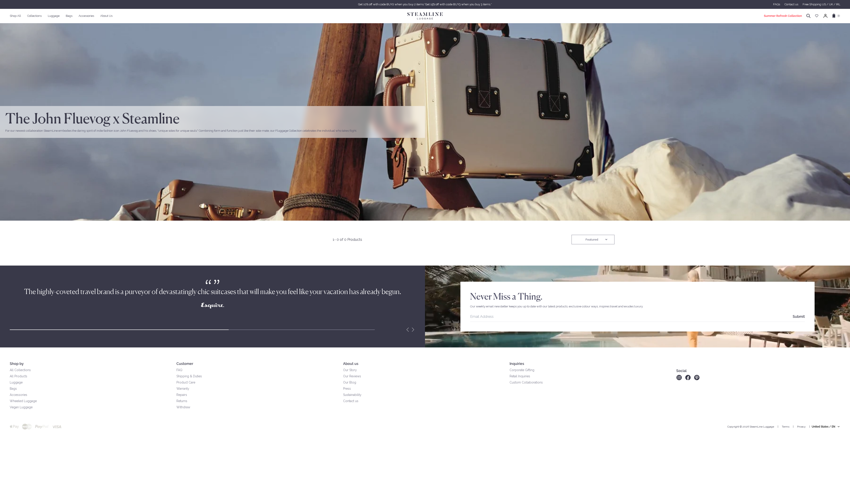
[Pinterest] (696, 377)
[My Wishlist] (816, 15)
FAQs (776, 4)
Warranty (182, 388)
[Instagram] (679, 377)
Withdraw (183, 407)
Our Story (350, 370)
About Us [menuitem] (106, 15)
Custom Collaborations (526, 382)
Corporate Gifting (522, 370)
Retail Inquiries (520, 376)
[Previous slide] (408, 329)
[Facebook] (688, 377)
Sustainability (352, 395)
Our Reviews (352, 376)
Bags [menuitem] (69, 15)
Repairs (181, 395)
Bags (13, 388)
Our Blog (349, 382)
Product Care (185, 382)
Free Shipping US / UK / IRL (821, 4)
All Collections (20, 370)
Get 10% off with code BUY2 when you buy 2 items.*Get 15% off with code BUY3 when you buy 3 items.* (425, 4)
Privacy (801, 426)
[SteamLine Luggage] (425, 15)
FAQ (179, 370)
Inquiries (517, 364)
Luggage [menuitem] (54, 15)
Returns (181, 401)
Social (681, 371)
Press (347, 388)
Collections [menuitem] (34, 15)
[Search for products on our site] (808, 16)
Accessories (18, 395)
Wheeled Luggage (23, 401)
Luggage (16, 382)
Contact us (791, 4)
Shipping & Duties (189, 376)
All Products (18, 376)
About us (350, 364)
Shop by (17, 364)
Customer (184, 364)
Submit (799, 316)
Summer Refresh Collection (783, 15)
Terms (785, 426)
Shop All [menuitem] (15, 15)
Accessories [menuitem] (86, 15)
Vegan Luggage (21, 407)
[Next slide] (413, 329)
